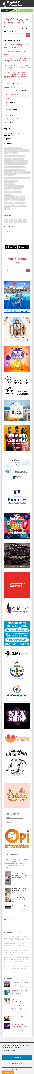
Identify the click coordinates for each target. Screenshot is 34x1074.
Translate (10, 926)
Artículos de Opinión (10, 119)
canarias (22, 156)
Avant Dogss (13, 153)
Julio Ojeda (22, 170)
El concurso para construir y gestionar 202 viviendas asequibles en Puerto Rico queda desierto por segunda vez (17, 45)
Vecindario (23, 205)
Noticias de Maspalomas (11, 181)
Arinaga (7, 153)
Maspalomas (8, 172)
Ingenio (7, 102)
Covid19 (25, 161)
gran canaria (21, 167)
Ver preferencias (17, 1069)
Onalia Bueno (8, 189)
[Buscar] (28, 35)
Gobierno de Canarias (10, 167)
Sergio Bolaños (9, 203)
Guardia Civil (8, 170)
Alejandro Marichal (16, 148)
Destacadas (8, 109)
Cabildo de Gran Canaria (11, 156)
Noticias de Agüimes (24, 172)
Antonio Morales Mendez (22, 150)
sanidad (22, 197)
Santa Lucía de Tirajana (12, 94)
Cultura (6, 115)
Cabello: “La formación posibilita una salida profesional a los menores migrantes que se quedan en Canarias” (17, 60)
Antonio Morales (9, 150)
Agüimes (7, 106)
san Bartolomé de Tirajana (12, 197)
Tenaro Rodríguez (19, 203)
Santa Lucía (7, 200)
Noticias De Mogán (10, 183)
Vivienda (7, 208)
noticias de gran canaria (11, 178)
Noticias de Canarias (10, 175)
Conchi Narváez (9, 161)
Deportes (7, 122)
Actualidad (7, 87)
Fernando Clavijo (21, 164)
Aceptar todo (17, 1057)
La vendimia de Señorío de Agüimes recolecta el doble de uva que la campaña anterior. (16, 53)
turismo (16, 205)
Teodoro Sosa (8, 205)
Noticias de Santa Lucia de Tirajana (14, 186)
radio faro (18, 192)
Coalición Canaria (18, 159)
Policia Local (17, 189)
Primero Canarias (9, 192)
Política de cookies (8, 1050)
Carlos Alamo (8, 159)
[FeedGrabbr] (17, 910)
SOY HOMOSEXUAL (18, 1017)
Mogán (7, 98)
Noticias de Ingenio (24, 178)
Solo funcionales (17, 1063)
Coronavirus (18, 161)
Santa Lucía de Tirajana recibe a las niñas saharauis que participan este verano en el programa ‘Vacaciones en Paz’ (17, 67)
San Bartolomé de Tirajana (13, 91)
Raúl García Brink (9, 194)
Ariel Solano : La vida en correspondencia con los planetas (19, 1026)
